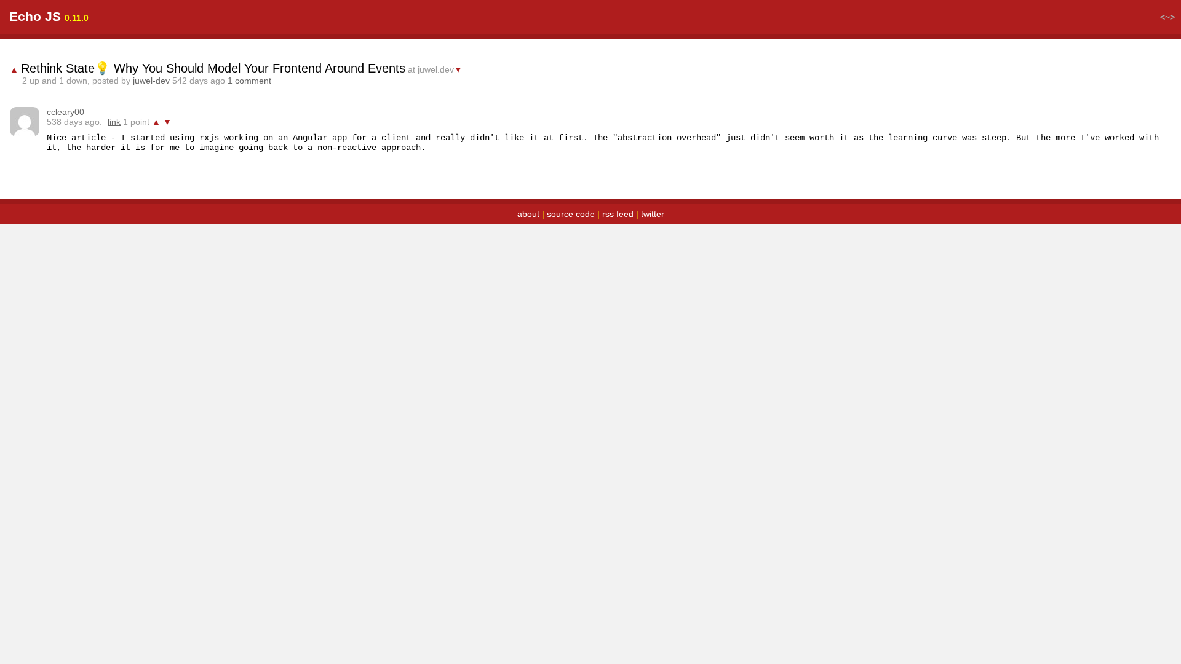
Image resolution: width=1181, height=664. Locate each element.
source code (571, 214)
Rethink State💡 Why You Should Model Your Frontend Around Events (213, 68)
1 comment (249, 80)
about (528, 214)
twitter (652, 214)
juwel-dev (151, 80)
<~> (1167, 17)
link (114, 122)
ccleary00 (65, 112)
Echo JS (35, 16)
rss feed (618, 214)
